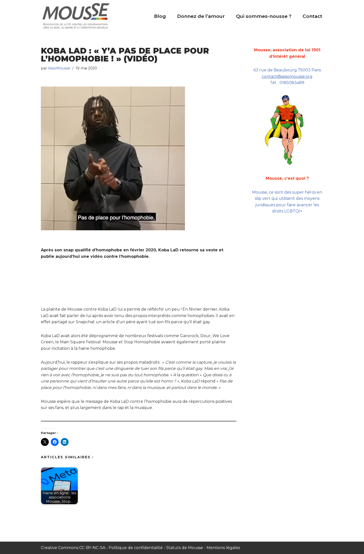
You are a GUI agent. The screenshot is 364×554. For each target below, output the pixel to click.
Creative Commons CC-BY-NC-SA (73, 547)
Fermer (354, 452)
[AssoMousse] (76, 15)
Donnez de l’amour (201, 16)
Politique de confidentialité (136, 547)
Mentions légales (223, 547)
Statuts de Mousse (184, 547)
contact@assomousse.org (287, 76)
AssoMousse (59, 68)
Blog (160, 16)
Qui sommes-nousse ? (263, 16)
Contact (312, 16)
